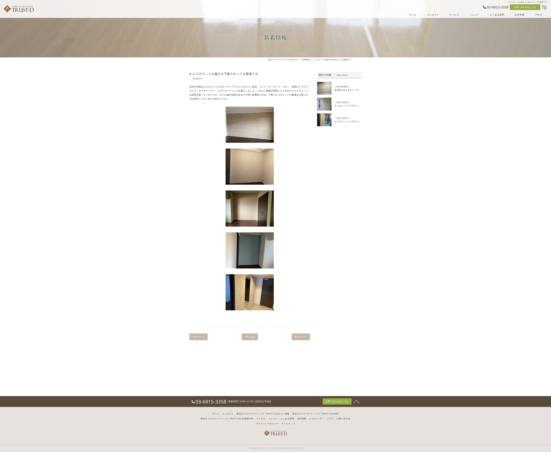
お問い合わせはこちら (525, 7)
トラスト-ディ (316, 418)
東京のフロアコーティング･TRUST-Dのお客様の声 (227, 418)
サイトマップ (288, 423)
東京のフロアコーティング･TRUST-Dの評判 (315, 413)
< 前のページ (198, 336)
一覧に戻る (250, 336)
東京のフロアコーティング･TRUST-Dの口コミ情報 (263, 413)
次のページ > (300, 336)
